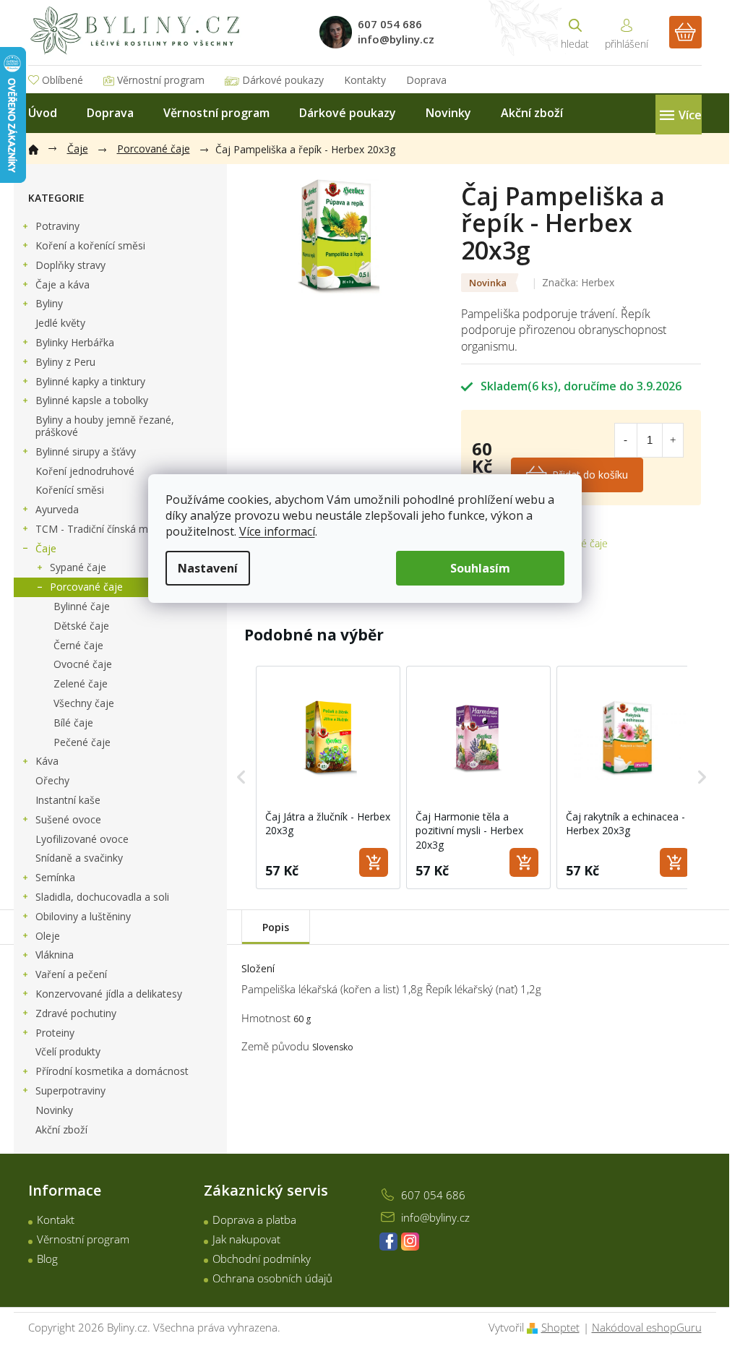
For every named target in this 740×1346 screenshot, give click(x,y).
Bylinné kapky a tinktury (90, 381)
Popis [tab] (275, 927)
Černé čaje (78, 645)
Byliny (49, 303)
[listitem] (328, 777)
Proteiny (54, 1032)
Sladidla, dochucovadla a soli (102, 897)
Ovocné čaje (82, 664)
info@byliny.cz (435, 1217)
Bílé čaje (73, 722)
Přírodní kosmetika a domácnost (112, 1071)
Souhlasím (480, 568)
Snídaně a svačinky (79, 858)
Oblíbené (62, 80)
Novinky (54, 1110)
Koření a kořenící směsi (90, 245)
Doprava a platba (254, 1219)
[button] (241, 777)
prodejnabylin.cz (388, 1242)
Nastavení (208, 568)
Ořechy (52, 780)
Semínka (55, 877)
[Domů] (40, 146)
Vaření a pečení (71, 974)
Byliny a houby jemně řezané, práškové (104, 426)
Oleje (47, 936)
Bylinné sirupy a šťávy (85, 451)
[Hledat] (575, 32)
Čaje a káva (62, 284)
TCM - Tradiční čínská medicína (108, 529)
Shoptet (560, 1327)
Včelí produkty (67, 1051)
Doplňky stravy (70, 265)
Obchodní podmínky (261, 1258)
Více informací (277, 531)
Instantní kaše (67, 800)
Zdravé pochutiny (75, 1013)
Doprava (426, 80)
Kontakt (55, 1219)
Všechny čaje (83, 703)
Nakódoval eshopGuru (647, 1327)
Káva (47, 761)
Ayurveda (57, 509)
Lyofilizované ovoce (82, 839)
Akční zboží (61, 1129)
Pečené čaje (82, 742)
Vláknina (54, 954)
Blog (47, 1258)
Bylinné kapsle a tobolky (91, 400)
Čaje (45, 548)
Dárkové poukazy (283, 80)
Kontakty (365, 80)
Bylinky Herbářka (74, 342)
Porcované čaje (86, 586)
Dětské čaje (81, 626)
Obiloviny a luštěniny (83, 916)
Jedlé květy (60, 323)
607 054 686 (433, 1195)
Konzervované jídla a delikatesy (108, 993)
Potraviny (57, 226)
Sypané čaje (78, 567)
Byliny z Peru (65, 362)
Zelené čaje (80, 683)
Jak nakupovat (246, 1239)
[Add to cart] (373, 862)
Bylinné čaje (81, 606)
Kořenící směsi (69, 490)
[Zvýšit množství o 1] (673, 440)
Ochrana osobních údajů (272, 1278)
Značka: (578, 282)
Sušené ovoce (68, 819)
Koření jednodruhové (84, 471)
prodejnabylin (410, 1242)
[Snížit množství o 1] (625, 440)
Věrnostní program (161, 80)
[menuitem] (43, 113)
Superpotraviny (70, 1090)
